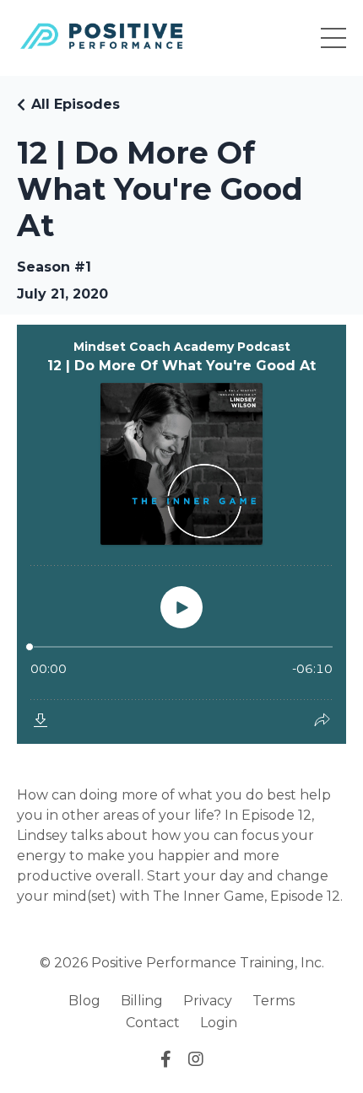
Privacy (207, 1001)
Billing (142, 1001)
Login (218, 1023)
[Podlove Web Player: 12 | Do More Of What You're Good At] (181, 534)
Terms (273, 1001)
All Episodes (75, 104)
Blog (84, 1001)
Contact (153, 1023)
